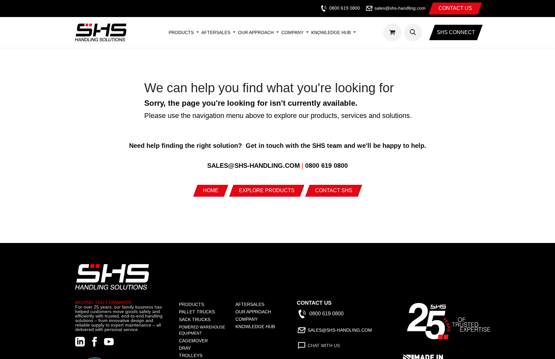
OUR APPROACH (253, 311)
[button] (413, 32)
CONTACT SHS (333, 190)
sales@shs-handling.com (400, 8)
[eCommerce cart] (392, 32)
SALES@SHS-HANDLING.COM (340, 330)
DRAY (185, 348)
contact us (455, 8)
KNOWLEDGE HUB (255, 326)
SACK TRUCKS (194, 319)
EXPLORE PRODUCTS (267, 190)
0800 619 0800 (344, 8)
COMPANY (246, 319)
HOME (210, 190)
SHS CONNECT (456, 32)
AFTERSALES (249, 304)
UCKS (209, 311)
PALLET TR (191, 311)
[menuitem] (181, 32)
